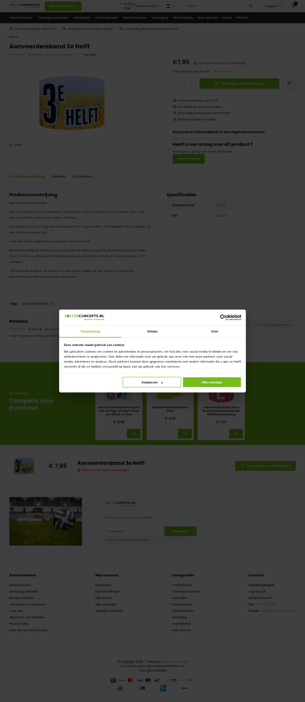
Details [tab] (153, 331)
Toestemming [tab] (90, 331)
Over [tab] (214, 331)
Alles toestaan (212, 382)
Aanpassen (150, 382)
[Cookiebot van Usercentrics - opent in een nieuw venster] (223, 317)
